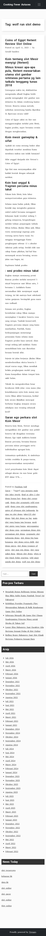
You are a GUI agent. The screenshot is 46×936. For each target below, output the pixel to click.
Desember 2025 (12, 681)
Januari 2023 (11, 819)
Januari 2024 (11, 772)
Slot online (6, 905)
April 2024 (10, 760)
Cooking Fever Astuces (17, 4)
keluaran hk (6, 876)
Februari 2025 (11, 721)
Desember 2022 (12, 823)
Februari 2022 (11, 851)
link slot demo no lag (21, 518)
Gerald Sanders (12, 51)
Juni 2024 (9, 752)
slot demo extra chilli (24, 542)
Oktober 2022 (11, 831)
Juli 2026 (9, 658)
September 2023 (12, 788)
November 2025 (12, 685)
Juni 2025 (9, 705)
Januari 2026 (11, 677)
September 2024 (12, 740)
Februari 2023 (11, 816)
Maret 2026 (10, 670)
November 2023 (12, 780)
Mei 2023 (9, 804)
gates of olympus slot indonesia (20, 510)
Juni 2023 (9, 800)
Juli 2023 (9, 796)
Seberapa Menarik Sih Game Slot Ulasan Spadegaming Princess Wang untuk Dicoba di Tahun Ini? (23, 619)
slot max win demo (20, 549)
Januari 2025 (11, 725)
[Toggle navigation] (39, 4)
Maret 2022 (10, 847)
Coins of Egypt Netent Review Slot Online (20, 41)
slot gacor (6, 894)
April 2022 (10, 843)
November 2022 (12, 827)
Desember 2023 (12, 776)
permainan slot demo (15, 534)
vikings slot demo (24, 553)
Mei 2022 (9, 839)
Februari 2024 (11, 768)
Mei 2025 (9, 709)
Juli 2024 (9, 748)
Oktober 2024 (11, 737)
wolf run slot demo (31, 561)
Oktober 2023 (11, 784)
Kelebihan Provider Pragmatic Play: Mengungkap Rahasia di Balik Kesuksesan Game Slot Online (24, 607)
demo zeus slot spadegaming (23, 506)
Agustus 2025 (11, 697)
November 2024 (12, 733)
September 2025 (12, 693)
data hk (4, 882)
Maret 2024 (10, 764)
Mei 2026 (9, 662)
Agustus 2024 (11, 745)
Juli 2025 (9, 701)
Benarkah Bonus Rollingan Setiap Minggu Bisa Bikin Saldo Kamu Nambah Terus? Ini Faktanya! (24, 595)
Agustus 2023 (11, 792)
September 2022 (12, 835)
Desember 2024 (12, 729)
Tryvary (32, 932)
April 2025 (10, 713)
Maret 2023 (10, 812)
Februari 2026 (11, 673)
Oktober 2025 (11, 689)
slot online (6, 888)
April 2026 (10, 665)
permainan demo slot (30, 530)
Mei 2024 (9, 756)
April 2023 (10, 808)
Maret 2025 (10, 717)
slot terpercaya (8, 870)
